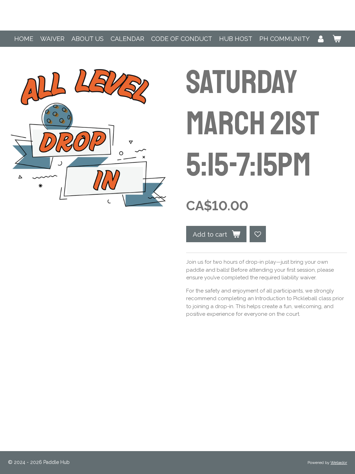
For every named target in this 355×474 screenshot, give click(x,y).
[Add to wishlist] (258, 234)
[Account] (321, 39)
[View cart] (336, 39)
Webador (338, 462)
